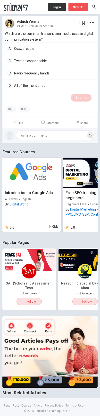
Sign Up (78, 7)
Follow (31, 301)
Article (37, 405)
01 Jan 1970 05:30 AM (32, 25)
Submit (81, 98)
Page (7, 405)
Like (20, 123)
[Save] (83, 22)
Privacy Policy (54, 405)
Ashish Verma (28, 21)
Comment (52, 123)
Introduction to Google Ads (29, 192)
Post (16, 405)
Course (26, 405)
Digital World (18, 204)
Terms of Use (74, 405)
